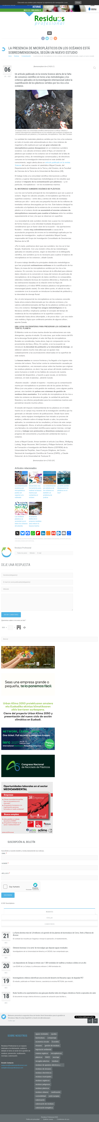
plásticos (39, 1057)
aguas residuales (42, 1034)
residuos (55, 1061)
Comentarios (49, 924)
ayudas (54, 1034)
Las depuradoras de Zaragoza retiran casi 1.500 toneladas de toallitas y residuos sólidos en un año (49, 963)
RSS (55, 38)
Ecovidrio (55, 1042)
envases (39, 1046)
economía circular (42, 1042)
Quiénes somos (48, 1119)
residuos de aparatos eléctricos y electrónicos (48, 1065)
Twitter (47, 38)
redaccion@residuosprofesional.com (14, 1065)
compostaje (52, 1038)
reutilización (55, 1092)
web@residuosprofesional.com (12, 1068)
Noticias (16, 56)
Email (4, 853)
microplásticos (56, 1053)
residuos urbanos (42, 1092)
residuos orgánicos (43, 1080)
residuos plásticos (42, 1088)
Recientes (49, 912)
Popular (50, 918)
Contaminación (26, 56)
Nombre (5, 863)
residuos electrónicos (43, 1073)
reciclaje (56, 1057)
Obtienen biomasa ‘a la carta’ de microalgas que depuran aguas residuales (40, 948)
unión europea (54, 1096)
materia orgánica (42, 1053)
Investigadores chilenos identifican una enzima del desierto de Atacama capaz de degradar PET (48, 978)
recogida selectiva (42, 1061)
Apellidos (6, 873)
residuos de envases (43, 1069)
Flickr (51, 38)
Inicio (10, 56)
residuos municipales (43, 1077)
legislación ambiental (43, 1049)
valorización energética (44, 1108)
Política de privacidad (32, 1119)
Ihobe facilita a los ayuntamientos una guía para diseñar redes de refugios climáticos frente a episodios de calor (54, 993)
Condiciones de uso (63, 1119)
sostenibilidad (41, 1096)
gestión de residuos (52, 1046)
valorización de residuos (45, 1104)
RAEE (47, 1057)
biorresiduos (40, 1038)
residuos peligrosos (43, 1084)
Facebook (43, 38)
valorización (40, 1100)
